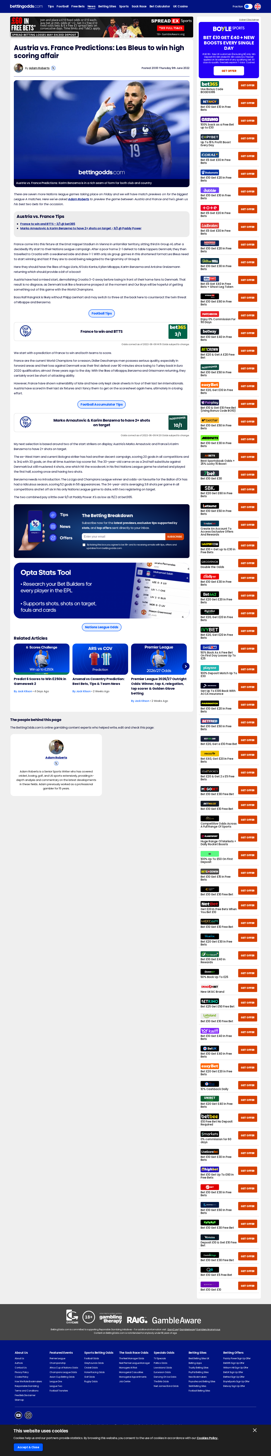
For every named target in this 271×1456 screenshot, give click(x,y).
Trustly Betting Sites (199, 1367)
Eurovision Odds (162, 1372)
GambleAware (187, 1329)
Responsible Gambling (27, 1386)
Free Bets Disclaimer (25, 1395)
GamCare (172, 1329)
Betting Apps (195, 1363)
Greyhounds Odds (94, 1363)
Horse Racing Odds (94, 1372)
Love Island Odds (163, 1367)
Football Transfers (59, 1390)
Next (185, 666)
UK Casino (180, 6)
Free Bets (78, 6)
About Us (19, 1358)
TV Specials (160, 1358)
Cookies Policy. (207, 1438)
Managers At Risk (128, 1367)
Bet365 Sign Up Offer (233, 1363)
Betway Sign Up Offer (234, 1386)
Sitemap (19, 1399)
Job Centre (124, 1381)
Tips (51, 6)
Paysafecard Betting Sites (202, 1381)
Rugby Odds (91, 1381)
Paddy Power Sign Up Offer (236, 1358)
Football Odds (91, 1358)
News (91, 6)
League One (56, 1381)
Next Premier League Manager (134, 1363)
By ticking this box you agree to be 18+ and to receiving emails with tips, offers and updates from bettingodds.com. (131, 546)
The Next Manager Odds (131, 1358)
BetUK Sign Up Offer (233, 1372)
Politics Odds (160, 1363)
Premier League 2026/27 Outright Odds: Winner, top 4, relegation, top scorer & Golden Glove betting (158, 686)
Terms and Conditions (26, 1390)
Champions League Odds (63, 1372)
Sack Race (139, 6)
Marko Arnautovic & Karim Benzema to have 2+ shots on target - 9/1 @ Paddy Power (80, 228)
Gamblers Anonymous (208, 1329)
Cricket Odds (91, 1367)
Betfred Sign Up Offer (233, 1376)
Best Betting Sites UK (199, 1358)
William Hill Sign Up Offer (235, 1367)
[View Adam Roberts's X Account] (53, 68)
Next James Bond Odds (166, 1386)
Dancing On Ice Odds (165, 1376)
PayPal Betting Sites (199, 1372)
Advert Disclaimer (249, 19)
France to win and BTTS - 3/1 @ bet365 (47, 224)
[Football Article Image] (42, 659)
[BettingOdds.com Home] (26, 6)
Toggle (248, 6)
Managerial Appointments (133, 1376)
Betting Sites (107, 6)
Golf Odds (89, 1376)
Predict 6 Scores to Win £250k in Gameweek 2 (40, 681)
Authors (19, 1363)
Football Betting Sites (199, 1390)
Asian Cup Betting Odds (62, 1376)
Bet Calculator (160, 6)
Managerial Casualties (131, 1372)
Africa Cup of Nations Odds (64, 1367)
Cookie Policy (21, 1376)
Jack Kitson (25, 691)
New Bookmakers (197, 1376)
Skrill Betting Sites (197, 1386)
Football (62, 6)
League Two (56, 1386)
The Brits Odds (161, 1381)
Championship (58, 1363)
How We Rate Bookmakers (28, 1381)
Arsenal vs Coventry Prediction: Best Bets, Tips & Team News (98, 681)
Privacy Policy (22, 1372)
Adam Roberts (39, 68)
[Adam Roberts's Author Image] (56, 747)
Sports (124, 6)
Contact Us (21, 1367)
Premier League (57, 1358)
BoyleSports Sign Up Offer (236, 1381)
